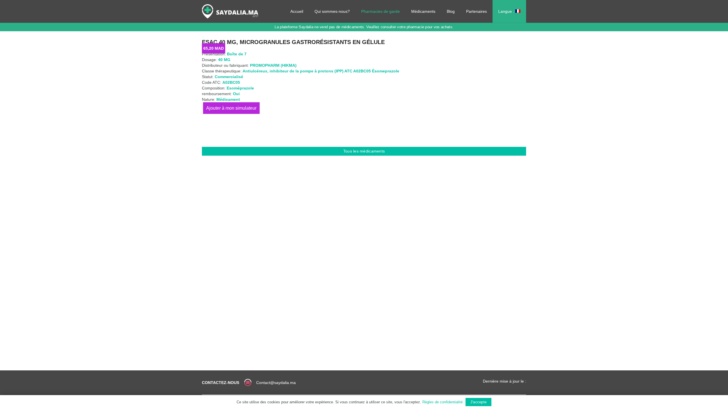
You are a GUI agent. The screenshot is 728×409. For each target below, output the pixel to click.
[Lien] (230, 11)
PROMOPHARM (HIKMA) (273, 65)
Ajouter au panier (231, 108)
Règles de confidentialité (442, 402)
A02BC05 (231, 82)
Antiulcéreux (255, 71)
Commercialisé (229, 76)
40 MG (224, 59)
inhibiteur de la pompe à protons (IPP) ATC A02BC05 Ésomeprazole (334, 71)
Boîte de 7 (237, 54)
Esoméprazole (240, 88)
